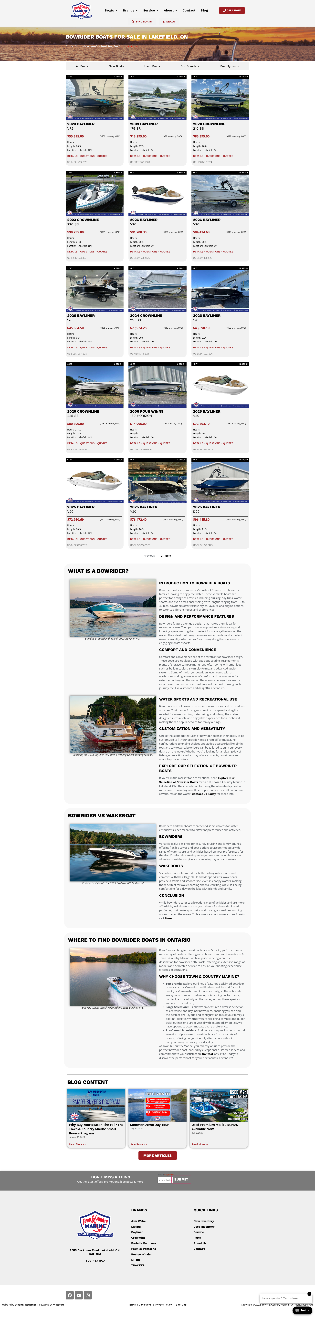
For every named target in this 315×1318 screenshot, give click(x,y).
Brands (128, 10)
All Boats (82, 66)
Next (168, 555)
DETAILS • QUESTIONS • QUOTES (87, 156)
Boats (109, 10)
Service (149, 10)
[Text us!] (302, 1311)
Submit (181, 1179)
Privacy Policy (164, 1304)
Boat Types (228, 66)
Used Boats (152, 66)
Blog (204, 10)
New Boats (116, 66)
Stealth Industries (25, 1304)
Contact (189, 10)
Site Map (181, 1304)
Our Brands (188, 66)
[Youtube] (79, 1295)
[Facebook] (70, 1295)
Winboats (58, 1304)
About (169, 10)
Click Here (129, 46)
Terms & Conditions (139, 1304)
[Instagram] (88, 1295)
